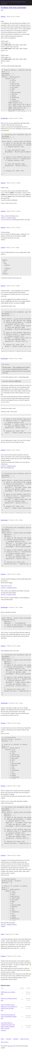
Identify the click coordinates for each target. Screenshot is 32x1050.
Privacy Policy (4, 1042)
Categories (8, 1039)
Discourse (10, 1046)
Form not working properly (9, 998)
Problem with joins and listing (13, 7)
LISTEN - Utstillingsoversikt (8, 217)
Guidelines (15, 1039)
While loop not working (8, 992)
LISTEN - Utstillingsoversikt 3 (9, 587)
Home (2, 1039)
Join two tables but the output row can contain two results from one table (9, 1006)
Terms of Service (24, 1039)
